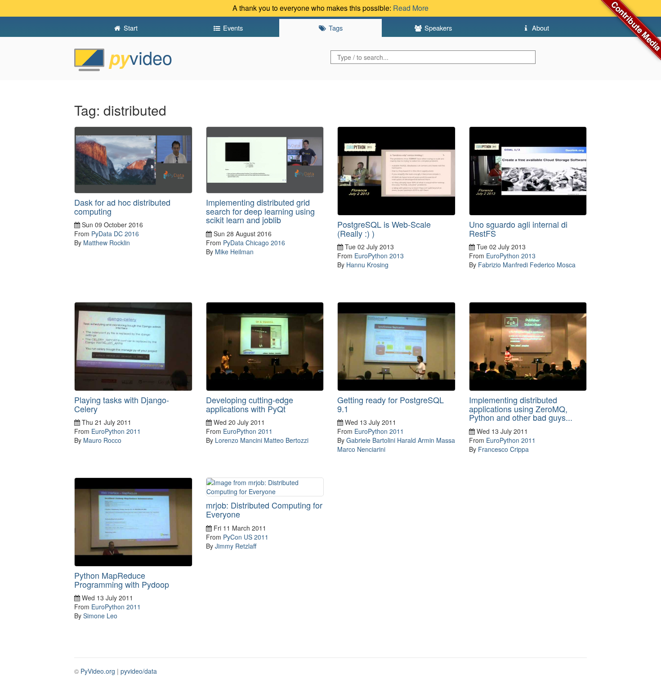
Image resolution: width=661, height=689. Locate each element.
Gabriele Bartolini (370, 440)
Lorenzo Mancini (238, 440)
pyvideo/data (139, 670)
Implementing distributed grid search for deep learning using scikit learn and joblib (260, 211)
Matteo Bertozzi (286, 440)
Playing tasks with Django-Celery (121, 404)
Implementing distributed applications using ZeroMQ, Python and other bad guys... (520, 408)
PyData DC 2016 (115, 233)
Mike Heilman (234, 251)
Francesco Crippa (503, 449)
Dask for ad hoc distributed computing (122, 206)
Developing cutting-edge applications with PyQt (249, 404)
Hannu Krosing (367, 264)
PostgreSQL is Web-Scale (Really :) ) (384, 228)
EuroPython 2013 (379, 255)
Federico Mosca (553, 264)
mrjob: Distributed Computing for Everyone (264, 509)
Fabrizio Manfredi (503, 264)
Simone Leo (100, 615)
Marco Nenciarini (361, 449)
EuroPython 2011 (116, 431)
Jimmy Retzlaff (235, 545)
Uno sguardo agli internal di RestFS (518, 228)
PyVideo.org (97, 670)
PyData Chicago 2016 (254, 242)
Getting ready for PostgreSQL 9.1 (390, 404)
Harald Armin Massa (426, 440)
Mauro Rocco (102, 440)
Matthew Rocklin (106, 242)
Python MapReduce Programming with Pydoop (121, 579)
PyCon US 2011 (245, 536)
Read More (411, 8)
